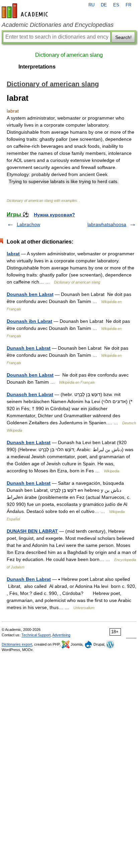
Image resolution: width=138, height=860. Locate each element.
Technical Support (36, 635)
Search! (123, 37)
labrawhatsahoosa (106, 224)
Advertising (61, 635)
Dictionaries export (17, 644)
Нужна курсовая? (54, 214)
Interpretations (37, 67)
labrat (13, 253)
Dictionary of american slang (69, 55)
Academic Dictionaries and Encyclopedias (58, 25)
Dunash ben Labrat (29, 348)
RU (91, 5)
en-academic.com (26, 10)
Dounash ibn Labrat (29, 321)
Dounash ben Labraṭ (30, 294)
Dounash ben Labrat (30, 375)
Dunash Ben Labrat (29, 579)
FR (128, 5)
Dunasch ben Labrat (30, 394)
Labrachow (28, 224)
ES (116, 5)
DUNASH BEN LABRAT (32, 531)
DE (104, 5)
